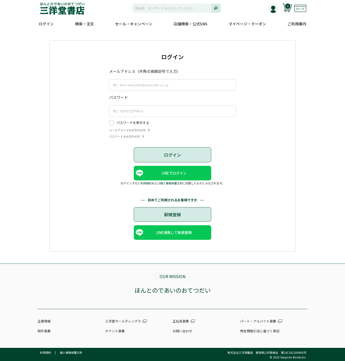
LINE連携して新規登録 (174, 232)
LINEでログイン (174, 173)
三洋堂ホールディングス (123, 321)
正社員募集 (180, 321)
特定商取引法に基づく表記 (260, 331)
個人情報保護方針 (171, 183)
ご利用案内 (297, 24)
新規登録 (172, 214)
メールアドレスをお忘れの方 (127, 130)
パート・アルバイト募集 (258, 321)
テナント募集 (115, 331)
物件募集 (44, 331)
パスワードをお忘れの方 (124, 136)
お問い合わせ (182, 331)
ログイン (46, 24)
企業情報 (44, 321)
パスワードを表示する (132, 122)
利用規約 (146, 183)
